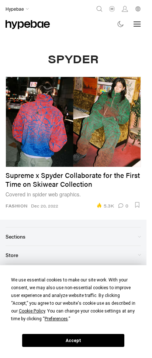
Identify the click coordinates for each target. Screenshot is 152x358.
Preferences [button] (56, 318)
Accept (73, 340)
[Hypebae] (28, 24)
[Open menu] (137, 24)
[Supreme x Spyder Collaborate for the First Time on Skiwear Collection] (73, 122)
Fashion (16, 206)
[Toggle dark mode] (121, 23)
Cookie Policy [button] (32, 311)
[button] (137, 205)
